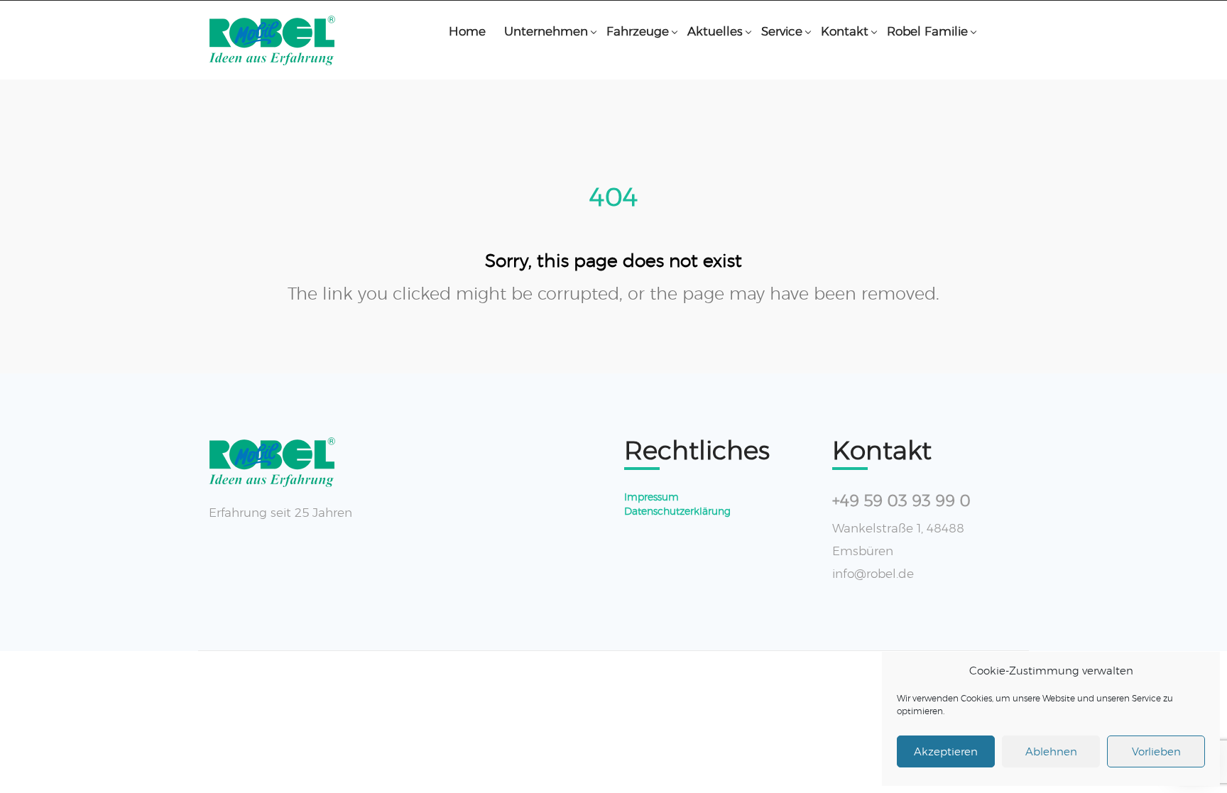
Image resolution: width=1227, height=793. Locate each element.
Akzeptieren (946, 751)
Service (781, 31)
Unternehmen (546, 31)
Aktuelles (715, 31)
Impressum (651, 497)
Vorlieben (1156, 751)
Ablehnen (1051, 751)
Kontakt (844, 31)
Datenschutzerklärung (677, 511)
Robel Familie (927, 31)
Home (467, 31)
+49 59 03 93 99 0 (901, 500)
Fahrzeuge (637, 31)
